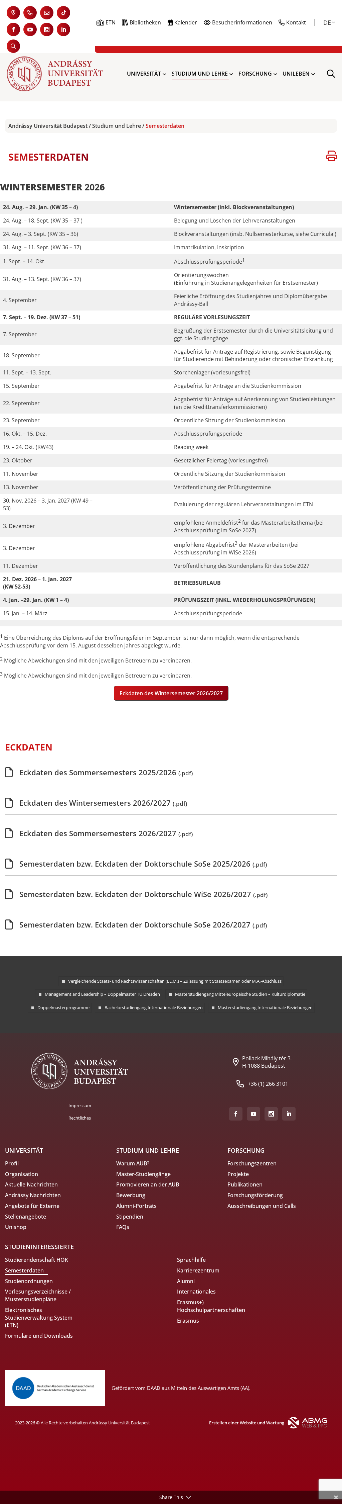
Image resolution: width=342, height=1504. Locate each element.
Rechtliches (79, 1118)
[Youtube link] (30, 29)
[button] (171, 693)
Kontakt (296, 22)
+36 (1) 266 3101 (268, 1083)
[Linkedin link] (63, 29)
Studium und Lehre (116, 125)
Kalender (185, 22)
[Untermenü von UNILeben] (313, 74)
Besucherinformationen (242, 22)
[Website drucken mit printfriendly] (331, 157)
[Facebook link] (13, 29)
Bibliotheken (145, 22)
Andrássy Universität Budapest (48, 125)
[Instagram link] (46, 29)
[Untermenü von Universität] (164, 74)
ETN (111, 22)
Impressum (79, 1105)
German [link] (327, 22)
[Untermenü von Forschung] (275, 74)
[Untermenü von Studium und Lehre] (231, 74)
